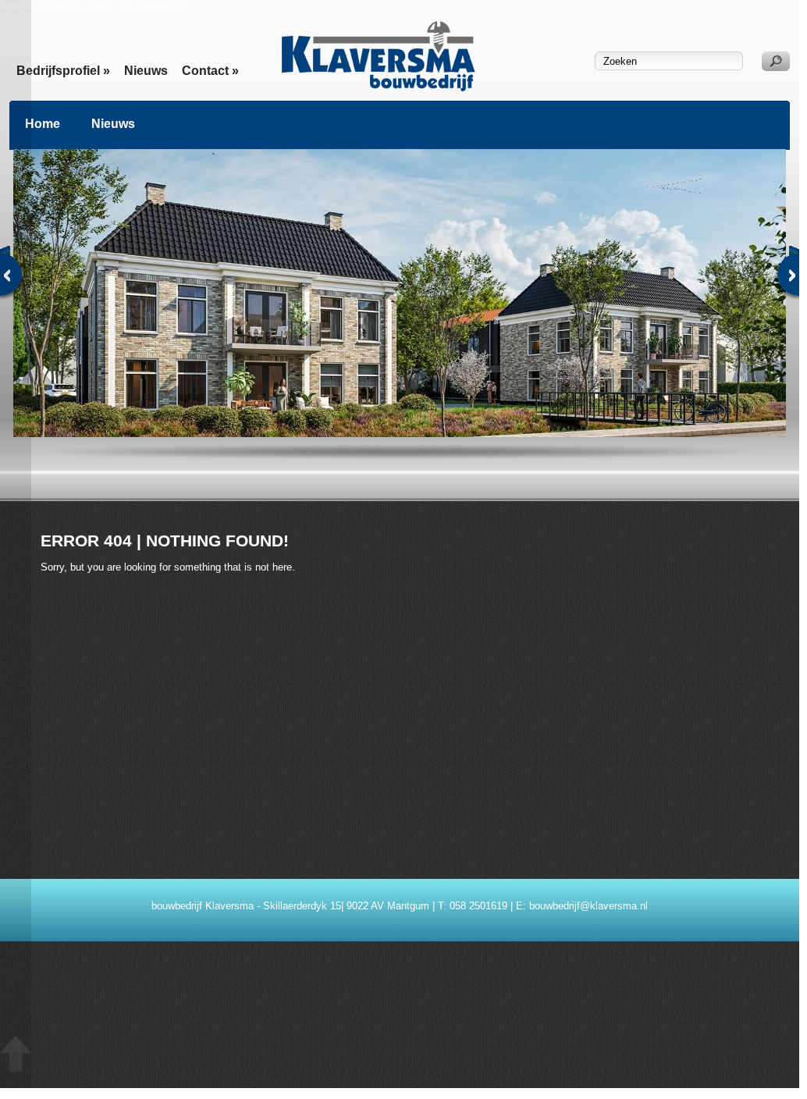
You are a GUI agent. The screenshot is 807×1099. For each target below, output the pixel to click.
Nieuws (146, 70)
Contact (210, 70)
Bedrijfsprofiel (63, 70)
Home (42, 123)
